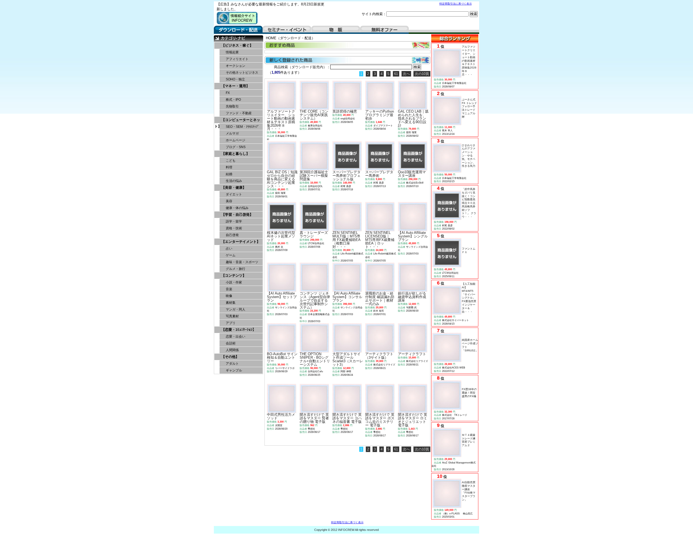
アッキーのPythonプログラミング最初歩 (379, 114)
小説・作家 (234, 282)
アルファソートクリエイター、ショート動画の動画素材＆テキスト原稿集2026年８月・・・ (469, 60)
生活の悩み (234, 180)
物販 (335, 30)
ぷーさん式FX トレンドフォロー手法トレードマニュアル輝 (469, 108)
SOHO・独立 (235, 79)
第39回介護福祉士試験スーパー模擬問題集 (314, 175)
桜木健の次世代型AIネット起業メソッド (281, 236)
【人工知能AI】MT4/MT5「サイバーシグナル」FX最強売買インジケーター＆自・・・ (469, 297)
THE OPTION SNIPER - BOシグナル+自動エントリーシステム (315, 359)
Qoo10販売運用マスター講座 (412, 174)
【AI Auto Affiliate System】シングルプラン (413, 236)
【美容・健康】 (233, 187)
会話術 (231, 343)
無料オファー (384, 30)
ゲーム (231, 255)
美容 (229, 201)
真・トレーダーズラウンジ (314, 234)
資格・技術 (234, 228)
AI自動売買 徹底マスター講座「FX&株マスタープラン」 (470, 491)
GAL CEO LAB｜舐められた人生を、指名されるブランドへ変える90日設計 (413, 118)
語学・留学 (234, 221)
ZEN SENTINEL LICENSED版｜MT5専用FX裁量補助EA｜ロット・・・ (379, 240)
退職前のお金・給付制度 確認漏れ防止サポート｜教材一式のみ (379, 298)
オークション (235, 65)
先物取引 (232, 106)
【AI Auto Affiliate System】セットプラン (282, 296)
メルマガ (232, 133)
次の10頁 (422, 74)
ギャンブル (234, 370)
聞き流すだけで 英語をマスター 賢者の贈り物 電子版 (314, 418)
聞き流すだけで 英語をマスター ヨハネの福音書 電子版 (347, 418)
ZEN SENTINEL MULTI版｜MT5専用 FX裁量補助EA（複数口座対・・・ (346, 240)
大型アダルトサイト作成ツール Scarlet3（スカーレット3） (347, 359)
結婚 (229, 174)
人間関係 (232, 350)
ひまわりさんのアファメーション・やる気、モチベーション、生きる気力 (468, 156)
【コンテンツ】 (233, 275)
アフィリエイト (237, 59)
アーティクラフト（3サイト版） (379, 356)
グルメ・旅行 (235, 268)
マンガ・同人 (235, 309)
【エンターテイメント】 (240, 242)
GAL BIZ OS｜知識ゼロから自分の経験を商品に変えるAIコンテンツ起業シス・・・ (282, 179)
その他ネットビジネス (242, 72)
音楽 (229, 289)
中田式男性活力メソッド (281, 416)
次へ (406, 74)
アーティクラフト (412, 354)
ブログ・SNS (236, 147)
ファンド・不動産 (239, 113)
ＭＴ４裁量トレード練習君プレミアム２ (468, 440)
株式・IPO (233, 99)
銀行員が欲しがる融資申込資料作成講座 (412, 296)
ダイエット (234, 194)
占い (229, 248)
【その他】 (230, 357)
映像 (229, 296)
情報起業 (232, 52)
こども (231, 160)
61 (396, 74)
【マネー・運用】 (235, 86)
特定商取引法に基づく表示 (455, 3)
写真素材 (232, 316)
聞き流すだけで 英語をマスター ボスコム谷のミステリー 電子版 (379, 420)
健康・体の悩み (237, 208)
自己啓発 (232, 235)
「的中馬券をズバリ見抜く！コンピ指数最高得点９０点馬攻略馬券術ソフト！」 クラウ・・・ (469, 203)
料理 (229, 167)
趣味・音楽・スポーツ (242, 262)
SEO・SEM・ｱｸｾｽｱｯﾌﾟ (242, 126)
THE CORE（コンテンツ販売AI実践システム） (314, 114)
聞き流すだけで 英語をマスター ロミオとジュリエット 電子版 (412, 420)
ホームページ (235, 140)
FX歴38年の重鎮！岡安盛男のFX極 (469, 393)
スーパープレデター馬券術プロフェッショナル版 (346, 175)
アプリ (231, 323)
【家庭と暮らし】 (235, 154)
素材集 (231, 302)
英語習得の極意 (344, 111)
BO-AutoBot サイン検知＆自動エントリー (282, 357)
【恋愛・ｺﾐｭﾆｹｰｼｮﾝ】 (238, 330)
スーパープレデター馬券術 (379, 174)
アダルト (232, 363)
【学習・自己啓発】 (237, 215)
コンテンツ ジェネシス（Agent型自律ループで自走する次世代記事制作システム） (315, 300)
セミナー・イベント (287, 30)
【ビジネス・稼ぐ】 (237, 45)
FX (228, 92)
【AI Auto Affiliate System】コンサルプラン (347, 296)
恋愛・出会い (235, 336)
